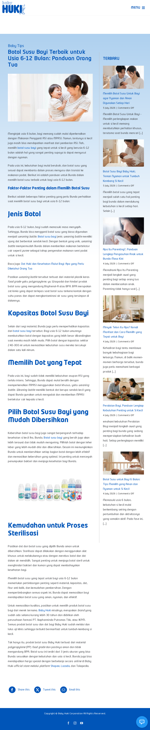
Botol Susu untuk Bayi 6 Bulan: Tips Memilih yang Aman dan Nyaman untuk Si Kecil (121, 484)
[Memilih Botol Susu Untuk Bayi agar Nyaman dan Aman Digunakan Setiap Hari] (123, 77)
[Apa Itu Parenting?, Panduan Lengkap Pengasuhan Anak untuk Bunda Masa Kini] (123, 231)
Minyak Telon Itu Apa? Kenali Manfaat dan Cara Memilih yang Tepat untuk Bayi (122, 332)
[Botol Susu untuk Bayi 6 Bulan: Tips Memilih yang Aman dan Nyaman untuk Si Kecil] (123, 463)
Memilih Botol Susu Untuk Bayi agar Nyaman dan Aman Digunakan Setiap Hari (121, 98)
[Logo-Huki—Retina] (13, 2)
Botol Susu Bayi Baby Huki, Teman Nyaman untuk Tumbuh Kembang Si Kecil (121, 176)
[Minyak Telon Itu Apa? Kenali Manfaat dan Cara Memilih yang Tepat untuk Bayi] (123, 309)
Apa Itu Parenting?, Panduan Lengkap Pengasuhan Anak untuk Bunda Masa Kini (123, 254)
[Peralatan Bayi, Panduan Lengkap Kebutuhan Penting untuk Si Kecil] (123, 389)
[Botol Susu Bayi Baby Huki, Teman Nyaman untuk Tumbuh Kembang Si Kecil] (123, 153)
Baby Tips (16, 46)
